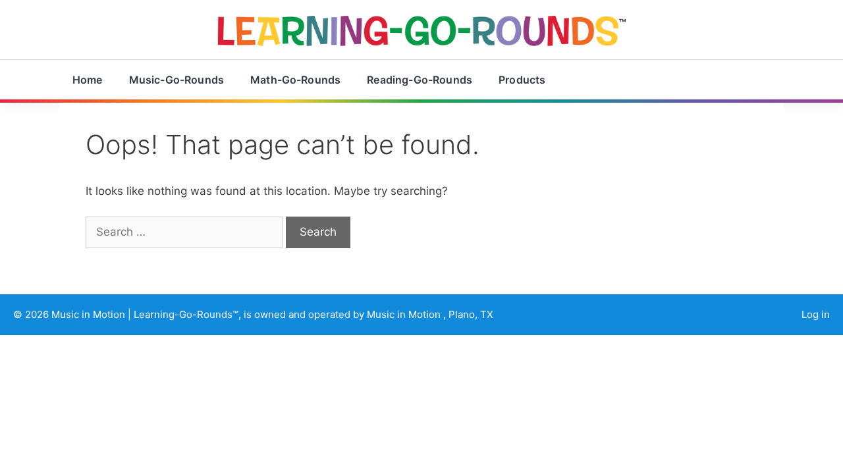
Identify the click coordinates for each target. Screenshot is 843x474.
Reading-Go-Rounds (419, 79)
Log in (816, 314)
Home (87, 79)
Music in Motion (89, 314)
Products (522, 79)
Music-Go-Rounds (176, 79)
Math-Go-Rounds (295, 79)
